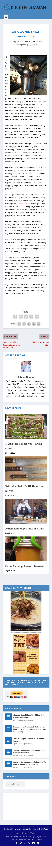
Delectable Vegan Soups (16, 836)
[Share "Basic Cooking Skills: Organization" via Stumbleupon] (31, 316)
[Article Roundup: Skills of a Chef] (26, 511)
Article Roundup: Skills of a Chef (24, 528)
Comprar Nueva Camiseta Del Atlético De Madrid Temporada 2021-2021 (29, 763)
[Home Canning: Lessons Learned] (26, 548)
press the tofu (23, 203)
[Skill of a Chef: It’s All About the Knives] (26, 468)
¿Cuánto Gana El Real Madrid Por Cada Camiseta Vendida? (29, 716)
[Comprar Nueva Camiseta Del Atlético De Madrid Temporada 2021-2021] (8, 764)
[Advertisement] (16, 806)
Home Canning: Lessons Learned (24, 566)
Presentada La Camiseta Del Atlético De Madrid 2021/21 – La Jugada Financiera (29, 728)
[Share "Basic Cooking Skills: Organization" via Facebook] (15, 316)
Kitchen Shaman (23, 41)
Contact (38, 839)
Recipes (24, 833)
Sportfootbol (27, 732)
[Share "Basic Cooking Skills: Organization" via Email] (36, 316)
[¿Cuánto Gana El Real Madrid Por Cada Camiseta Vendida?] (8, 716)
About (30, 839)
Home (16, 833)
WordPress (43, 829)
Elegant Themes (21, 829)
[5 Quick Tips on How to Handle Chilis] (26, 426)
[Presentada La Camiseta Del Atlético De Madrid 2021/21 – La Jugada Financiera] (8, 728)
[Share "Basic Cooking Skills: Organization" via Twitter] (20, 316)
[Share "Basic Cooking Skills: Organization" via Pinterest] (26, 316)
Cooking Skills (21, 44)
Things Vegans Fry (37, 836)
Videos (33, 833)
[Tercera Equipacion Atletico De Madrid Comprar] (8, 740)
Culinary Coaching (18, 839)
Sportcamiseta (28, 720)
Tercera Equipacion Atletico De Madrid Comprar (28, 739)
